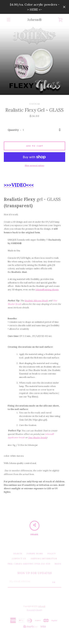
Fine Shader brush (37, 437)
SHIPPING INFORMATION (44, 558)
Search (17, 553)
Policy (52, 553)
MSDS (58, 564)
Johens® (34, 20)
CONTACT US (19, 558)
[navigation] (8, 19)
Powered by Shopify (34, 610)
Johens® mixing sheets (46, 289)
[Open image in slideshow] (34, 60)
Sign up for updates (34, 573)
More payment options (34, 165)
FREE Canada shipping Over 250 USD (29, 564)
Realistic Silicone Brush (36, 300)
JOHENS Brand (34, 553)
